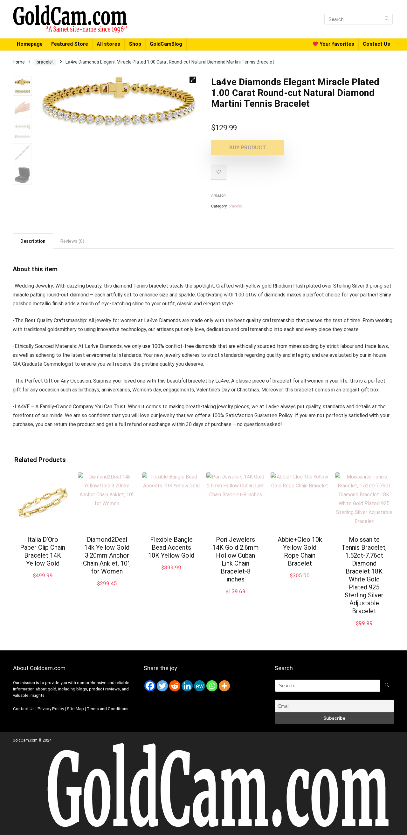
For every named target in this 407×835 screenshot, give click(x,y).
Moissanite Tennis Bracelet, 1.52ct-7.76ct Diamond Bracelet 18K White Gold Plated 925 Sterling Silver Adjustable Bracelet (364, 575)
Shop (135, 44)
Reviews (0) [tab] (72, 241)
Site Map (75, 708)
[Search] (387, 19)
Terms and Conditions (107, 708)
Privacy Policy (51, 708)
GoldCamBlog (166, 44)
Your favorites (336, 44)
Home (19, 61)
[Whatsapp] (211, 685)
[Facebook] (149, 685)
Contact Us (376, 44)
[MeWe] (199, 685)
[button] (193, 80)
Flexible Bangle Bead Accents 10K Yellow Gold (171, 547)
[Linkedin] (187, 685)
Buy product (247, 147)
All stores (108, 44)
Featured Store (69, 44)
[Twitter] (162, 685)
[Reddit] (174, 685)
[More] (224, 685)
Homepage (30, 44)
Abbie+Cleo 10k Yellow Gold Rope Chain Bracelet (300, 551)
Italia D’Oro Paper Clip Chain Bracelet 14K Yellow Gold (42, 551)
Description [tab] (32, 241)
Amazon (218, 195)
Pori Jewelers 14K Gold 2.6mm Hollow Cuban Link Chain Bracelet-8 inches (235, 559)
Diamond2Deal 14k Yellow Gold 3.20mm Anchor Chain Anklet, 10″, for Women (107, 555)
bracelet (45, 61)
